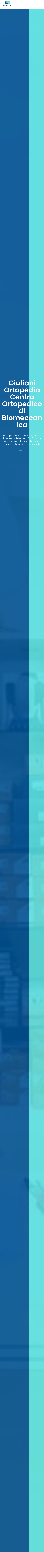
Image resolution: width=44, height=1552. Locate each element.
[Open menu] (39, 4)
